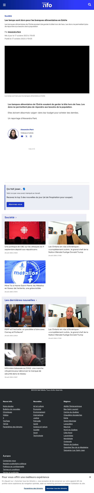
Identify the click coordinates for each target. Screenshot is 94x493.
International (38, 415)
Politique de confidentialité (13, 466)
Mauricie (67, 427)
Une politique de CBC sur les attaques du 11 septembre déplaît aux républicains (24, 248)
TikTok (5, 424)
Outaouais (68, 441)
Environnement (39, 412)
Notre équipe (8, 406)
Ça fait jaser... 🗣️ (16, 189)
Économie (37, 409)
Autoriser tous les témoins (57, 488)
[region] (47, 483)
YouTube (6, 421)
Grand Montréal (70, 421)
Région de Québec (71, 444)
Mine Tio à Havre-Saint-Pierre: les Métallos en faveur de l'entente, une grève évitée (24, 287)
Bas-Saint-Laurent (71, 409)
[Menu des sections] (4, 4)
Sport (35, 433)
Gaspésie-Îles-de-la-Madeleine (76, 447)
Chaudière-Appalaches (73, 415)
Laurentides (68, 436)
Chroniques (7, 412)
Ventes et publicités (11, 472)
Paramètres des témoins (12, 427)
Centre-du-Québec (71, 412)
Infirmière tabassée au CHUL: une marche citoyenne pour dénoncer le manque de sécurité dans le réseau (24, 371)
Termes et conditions (11, 469)
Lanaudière (68, 424)
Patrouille (37, 421)
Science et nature (40, 427)
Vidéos (5, 415)
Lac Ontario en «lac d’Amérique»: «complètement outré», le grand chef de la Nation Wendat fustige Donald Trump (68, 249)
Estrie (66, 418)
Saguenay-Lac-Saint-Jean (74, 450)
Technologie (38, 436)
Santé (35, 424)
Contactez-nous (9, 461)
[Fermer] (90, 477)
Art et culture (38, 406)
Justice (36, 418)
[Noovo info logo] (47, 5)
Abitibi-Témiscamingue (73, 406)
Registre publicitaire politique (14, 464)
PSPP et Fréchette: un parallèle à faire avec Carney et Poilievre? (25, 331)
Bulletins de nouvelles (11, 409)
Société (8, 16)
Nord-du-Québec (71, 430)
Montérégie (68, 438)
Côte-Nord (68, 433)
